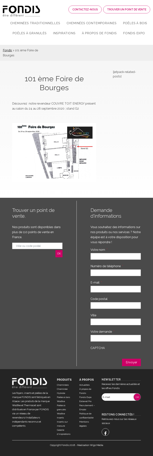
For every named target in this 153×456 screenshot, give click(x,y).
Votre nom (98, 250)
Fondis (7, 50)
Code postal (98, 299)
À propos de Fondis (99, 33)
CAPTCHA (97, 348)
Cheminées (63, 385)
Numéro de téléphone (106, 266)
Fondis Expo (134, 33)
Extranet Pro (85, 401)
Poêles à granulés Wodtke (61, 409)
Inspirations (64, 33)
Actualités (84, 385)
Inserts (60, 417)
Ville (93, 315)
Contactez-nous (85, 9)
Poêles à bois (135, 23)
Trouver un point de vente (126, 9)
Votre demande (102, 331)
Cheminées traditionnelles (35, 23)
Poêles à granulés (30, 33)
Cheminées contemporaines (92, 23)
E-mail (96, 282)
